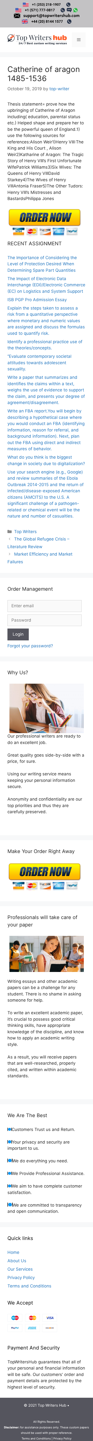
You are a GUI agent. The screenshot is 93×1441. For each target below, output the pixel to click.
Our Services (20, 1269)
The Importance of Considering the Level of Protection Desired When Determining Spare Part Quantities (42, 264)
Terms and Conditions (29, 1285)
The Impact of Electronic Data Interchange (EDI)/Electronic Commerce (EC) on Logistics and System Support (46, 285)
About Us (16, 1260)
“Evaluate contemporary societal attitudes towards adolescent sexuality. (39, 362)
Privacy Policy (21, 1277)
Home (13, 1252)
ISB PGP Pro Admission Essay (37, 299)
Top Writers (25, 531)
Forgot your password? (30, 645)
